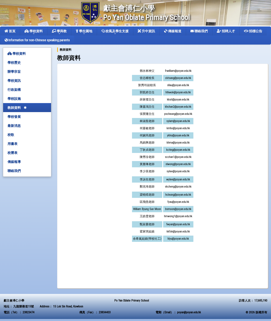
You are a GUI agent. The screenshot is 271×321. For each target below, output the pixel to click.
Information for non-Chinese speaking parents (39, 40)
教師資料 (14, 108)
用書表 (13, 144)
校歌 (11, 135)
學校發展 (14, 117)
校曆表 (13, 153)
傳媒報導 (14, 162)
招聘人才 (228, 31)
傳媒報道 (174, 31)
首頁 (11, 31)
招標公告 (255, 31)
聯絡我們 (201, 31)
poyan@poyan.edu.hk (189, 312)
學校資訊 (14, 80)
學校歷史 (14, 62)
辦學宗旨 (14, 71)
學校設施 (14, 98)
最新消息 (14, 126)
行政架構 (14, 89)
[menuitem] (65, 49)
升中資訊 (148, 31)
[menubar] (66, 49)
